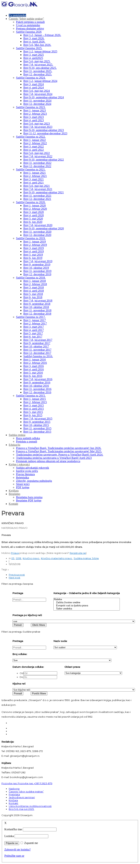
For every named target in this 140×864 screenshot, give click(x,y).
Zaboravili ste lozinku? (17, 849)
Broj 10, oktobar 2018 (36, 307)
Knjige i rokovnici (19, 464)
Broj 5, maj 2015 (33, 412)
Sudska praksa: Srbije (86, 558)
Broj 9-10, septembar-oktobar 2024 (43, 97)
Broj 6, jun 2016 (32, 375)
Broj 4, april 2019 (33, 251)
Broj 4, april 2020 (33, 215)
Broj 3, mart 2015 (33, 405)
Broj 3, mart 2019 (33, 248)
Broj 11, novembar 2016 (37, 389)
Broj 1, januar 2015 (34, 398)
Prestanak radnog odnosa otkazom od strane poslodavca (48, 461)
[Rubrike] (87, 599)
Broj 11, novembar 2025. (37, 71)
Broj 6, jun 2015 (32, 415)
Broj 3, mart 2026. (33, 38)
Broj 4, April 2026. (34, 41)
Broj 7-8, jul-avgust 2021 (37, 189)
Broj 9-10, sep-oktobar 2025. (40, 67)
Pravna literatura (25, 474)
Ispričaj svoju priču (27, 471)
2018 (19, 558)
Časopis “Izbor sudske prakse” (26, 18)
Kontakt (13, 503)
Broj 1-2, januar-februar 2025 (40, 51)
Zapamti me (31, 843)
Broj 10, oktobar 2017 (36, 346)
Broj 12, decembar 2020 (37, 235)
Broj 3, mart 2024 (33, 84)
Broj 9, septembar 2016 (36, 382)
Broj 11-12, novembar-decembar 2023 (45, 133)
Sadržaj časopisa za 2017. (31, 316)
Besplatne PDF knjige (28, 500)
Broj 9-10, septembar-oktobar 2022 (43, 159)
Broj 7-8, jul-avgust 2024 (37, 94)
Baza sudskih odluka (28, 438)
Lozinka (9, 836)
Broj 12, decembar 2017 (37, 353)
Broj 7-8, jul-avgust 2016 (37, 379)
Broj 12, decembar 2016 (37, 392)
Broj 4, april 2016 (33, 369)
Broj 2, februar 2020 (35, 208)
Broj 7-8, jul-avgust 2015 (37, 418)
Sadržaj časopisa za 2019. (31, 238)
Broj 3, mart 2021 (33, 179)
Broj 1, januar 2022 (34, 139)
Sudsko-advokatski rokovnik (32, 467)
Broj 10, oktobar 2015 (36, 425)
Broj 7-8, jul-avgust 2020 (37, 225)
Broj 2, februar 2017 (35, 323)
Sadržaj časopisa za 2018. (31, 277)
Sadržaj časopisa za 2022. (31, 136)
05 (13, 558)
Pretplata (14, 794)
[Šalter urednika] (87, 608)
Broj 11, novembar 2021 (37, 195)
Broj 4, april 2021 (33, 182)
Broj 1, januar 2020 (34, 205)
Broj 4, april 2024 (33, 87)
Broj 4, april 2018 (33, 290)
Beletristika (22, 477)
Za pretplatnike (17, 15)
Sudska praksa (17, 434)
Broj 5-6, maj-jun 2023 (36, 123)
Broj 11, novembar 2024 (37, 100)
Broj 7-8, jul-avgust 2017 (37, 339)
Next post (14, 577)
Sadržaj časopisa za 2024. (31, 77)
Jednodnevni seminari (22, 797)
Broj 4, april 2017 (33, 330)
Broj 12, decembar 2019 (37, 274)
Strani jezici (23, 484)
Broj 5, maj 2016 (33, 372)
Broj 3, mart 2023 (33, 117)
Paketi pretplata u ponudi (30, 21)
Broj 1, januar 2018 (34, 280)
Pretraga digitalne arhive (30, 28)
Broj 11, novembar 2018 (37, 310)
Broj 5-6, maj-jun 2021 (36, 185)
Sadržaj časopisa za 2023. (31, 107)
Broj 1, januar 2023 (34, 110)
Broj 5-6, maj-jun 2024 (36, 90)
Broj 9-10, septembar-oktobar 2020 (43, 228)
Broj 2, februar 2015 (35, 402)
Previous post (17, 574)
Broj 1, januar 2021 (34, 172)
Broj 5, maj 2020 (33, 218)
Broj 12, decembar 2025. (37, 74)
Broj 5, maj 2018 (33, 294)
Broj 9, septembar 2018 (36, 303)
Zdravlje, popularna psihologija (34, 480)
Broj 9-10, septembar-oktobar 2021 (43, 192)
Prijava (15, 553)
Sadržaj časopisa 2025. (29, 48)
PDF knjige (22, 487)
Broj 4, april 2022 (33, 149)
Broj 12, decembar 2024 (37, 103)
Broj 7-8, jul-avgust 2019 (37, 261)
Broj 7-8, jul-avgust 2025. (38, 64)
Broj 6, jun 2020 (32, 221)
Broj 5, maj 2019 (33, 254)
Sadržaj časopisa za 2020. (31, 202)
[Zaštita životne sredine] (87, 602)
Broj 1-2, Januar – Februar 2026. (42, 35)
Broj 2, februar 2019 (35, 244)
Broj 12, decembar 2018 (37, 313)
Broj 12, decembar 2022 (37, 166)
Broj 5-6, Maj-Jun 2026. (37, 44)
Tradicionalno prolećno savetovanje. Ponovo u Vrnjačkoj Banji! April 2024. (59, 454)
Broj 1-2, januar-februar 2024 (40, 80)
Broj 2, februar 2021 (35, 176)
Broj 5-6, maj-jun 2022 (36, 153)
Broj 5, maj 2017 (33, 333)
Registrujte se (78, 553)
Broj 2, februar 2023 (35, 113)
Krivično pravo (31, 558)
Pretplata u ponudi (26, 441)
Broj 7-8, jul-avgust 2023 (37, 126)
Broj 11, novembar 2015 (37, 428)
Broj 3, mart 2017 (33, 326)
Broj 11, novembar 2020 (37, 231)
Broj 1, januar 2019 (34, 241)
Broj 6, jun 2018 (32, 297)
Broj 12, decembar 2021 (37, 198)
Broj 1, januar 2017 (34, 320)
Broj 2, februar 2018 (35, 284)
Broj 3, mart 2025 (33, 54)
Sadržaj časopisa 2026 (29, 31)
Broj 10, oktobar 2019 (36, 267)
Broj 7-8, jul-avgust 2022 (37, 156)
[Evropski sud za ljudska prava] (87, 605)
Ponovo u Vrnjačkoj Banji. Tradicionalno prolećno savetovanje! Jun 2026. (58, 448)
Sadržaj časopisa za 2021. (31, 169)
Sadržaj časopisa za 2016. (38, 356)
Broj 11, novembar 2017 (37, 349)
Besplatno (14, 493)
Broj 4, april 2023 (33, 120)
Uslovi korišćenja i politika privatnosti (30, 806)
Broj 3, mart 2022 (33, 146)
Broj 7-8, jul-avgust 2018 (37, 300)
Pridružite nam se (14, 855)
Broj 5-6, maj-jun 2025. (36, 61)
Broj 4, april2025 (33, 58)
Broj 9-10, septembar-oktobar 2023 (43, 130)
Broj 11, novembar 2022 (37, 162)
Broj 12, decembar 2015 (37, 431)
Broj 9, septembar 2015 (36, 421)
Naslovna (14, 788)
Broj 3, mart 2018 (33, 287)
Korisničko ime (13, 829)
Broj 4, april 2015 (33, 408)
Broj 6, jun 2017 (32, 336)
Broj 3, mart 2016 (33, 366)
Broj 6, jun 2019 (32, 257)
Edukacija (14, 444)
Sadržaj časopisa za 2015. (31, 395)
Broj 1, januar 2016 (34, 359)
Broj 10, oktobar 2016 (36, 385)
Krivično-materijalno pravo (57, 558)
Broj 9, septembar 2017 (36, 343)
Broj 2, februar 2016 (35, 362)
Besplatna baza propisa (29, 497)
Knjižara (14, 490)
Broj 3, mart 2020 (33, 212)
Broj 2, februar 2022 (35, 143)
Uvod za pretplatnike (28, 25)
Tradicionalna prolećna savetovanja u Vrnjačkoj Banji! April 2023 (54, 457)
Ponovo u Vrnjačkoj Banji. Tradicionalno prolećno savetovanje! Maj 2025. (59, 451)
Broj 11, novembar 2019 (37, 271)
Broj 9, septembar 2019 (36, 264)
